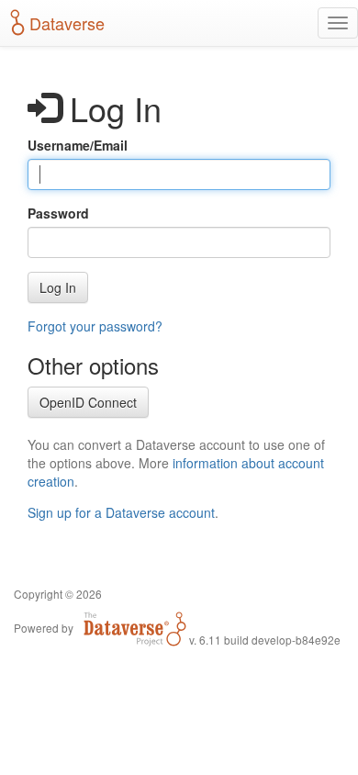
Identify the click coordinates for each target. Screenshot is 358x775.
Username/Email (78, 145)
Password (58, 213)
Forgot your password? (95, 326)
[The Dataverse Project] (135, 627)
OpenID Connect (88, 402)
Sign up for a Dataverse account (121, 512)
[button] (58, 287)
